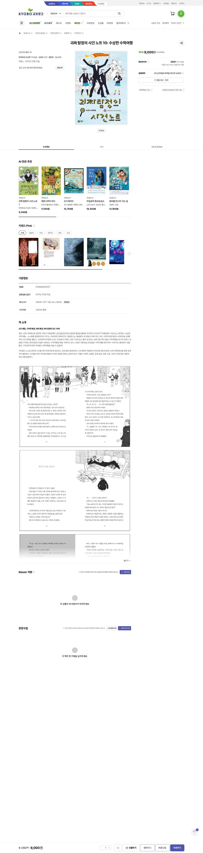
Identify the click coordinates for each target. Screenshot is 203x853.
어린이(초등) (40, 33)
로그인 (149, 3)
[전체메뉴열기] (22, 23)
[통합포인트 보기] (148, 62)
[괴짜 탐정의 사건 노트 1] (29, 190)
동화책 (66, 33)
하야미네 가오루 (25, 57)
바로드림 (162, 848)
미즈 (41, 233)
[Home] (20, 33)
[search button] (119, 13)
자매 (22, 233)
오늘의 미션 (155, 23)
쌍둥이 (31, 233)
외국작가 (78, 33)
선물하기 (132, 848)
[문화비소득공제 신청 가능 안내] (183, 90)
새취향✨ (78, 23)
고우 (68, 233)
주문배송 (166, 3)
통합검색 (54, 13)
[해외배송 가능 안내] (151, 90)
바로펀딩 (90, 23)
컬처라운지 (121, 23)
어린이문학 (54, 33)
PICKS (110, 23)
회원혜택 (156, 3)
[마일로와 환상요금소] (96, 188)
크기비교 (101, 131)
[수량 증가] (109, 848)
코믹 (59, 233)
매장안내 (174, 3)
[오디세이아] (74, 188)
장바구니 (147, 848)
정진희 (51, 57)
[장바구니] (172, 13)
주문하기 (177, 848)
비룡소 (21, 61)
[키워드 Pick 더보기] (129, 253)
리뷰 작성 (127, 572)
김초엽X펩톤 (34, 23)
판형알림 (66, 302)
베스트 (59, 23)
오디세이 (48, 23)
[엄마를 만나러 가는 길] (119, 188)
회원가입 (142, 3)
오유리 (41, 57)
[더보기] (128, 23)
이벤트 (68, 23)
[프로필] (181, 13)
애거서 (50, 233)
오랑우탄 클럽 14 (25, 52)
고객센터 (181, 3)
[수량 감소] (102, 848)
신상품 (101, 23)
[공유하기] (181, 43)
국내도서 (26, 33)
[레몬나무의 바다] (51, 188)
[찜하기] (118, 847)
